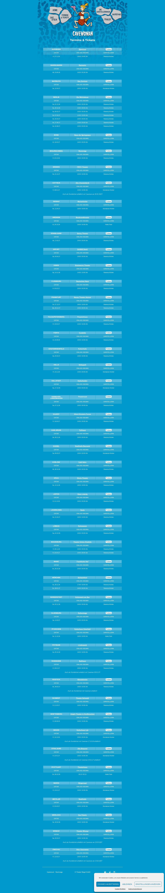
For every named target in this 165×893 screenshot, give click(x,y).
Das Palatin (82, 815)
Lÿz (87, 730)
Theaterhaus (82, 767)
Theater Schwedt (82, 698)
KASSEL (56, 446)
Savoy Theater (82, 233)
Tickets (108, 49)
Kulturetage (82, 613)
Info (53, 19)
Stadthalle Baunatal (82, 446)
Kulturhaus (81, 730)
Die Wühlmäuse (82, 97)
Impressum (50, 872)
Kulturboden (82, 381)
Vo (80, 365)
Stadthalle (82, 799)
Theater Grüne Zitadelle (82, 542)
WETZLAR (56, 799)
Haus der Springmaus (82, 135)
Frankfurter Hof (82, 561)
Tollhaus (82, 430)
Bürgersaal (82, 783)
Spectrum (82, 49)
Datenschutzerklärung (135, 889)
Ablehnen (127, 884)
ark (85, 365)
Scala (82, 510)
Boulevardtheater (82, 217)
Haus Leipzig (82, 494)
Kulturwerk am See (82, 597)
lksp (82, 365)
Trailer (107, 19)
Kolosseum (82, 526)
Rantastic (82, 65)
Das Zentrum (82, 81)
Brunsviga (82, 151)
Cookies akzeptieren (108, 884)
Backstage (116, 14)
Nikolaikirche (82, 679)
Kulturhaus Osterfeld (82, 629)
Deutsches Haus (82, 281)
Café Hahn (82, 462)
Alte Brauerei (82, 748)
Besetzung (104, 11)
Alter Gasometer (82, 849)
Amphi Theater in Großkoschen (82, 714)
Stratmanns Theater (82, 265)
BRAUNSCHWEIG (56, 151)
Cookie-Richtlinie (120, 889)
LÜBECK (56, 526)
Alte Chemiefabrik (82, 183)
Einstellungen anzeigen (148, 884)
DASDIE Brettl (82, 249)
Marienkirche (82, 201)
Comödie (82, 333)
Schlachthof (82, 577)
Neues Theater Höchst (82, 297)
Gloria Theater (82, 478)
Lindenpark (82, 645)
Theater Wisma (82, 831)
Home (56, 10)
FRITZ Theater (82, 167)
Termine (66, 16)
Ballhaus (82, 661)
